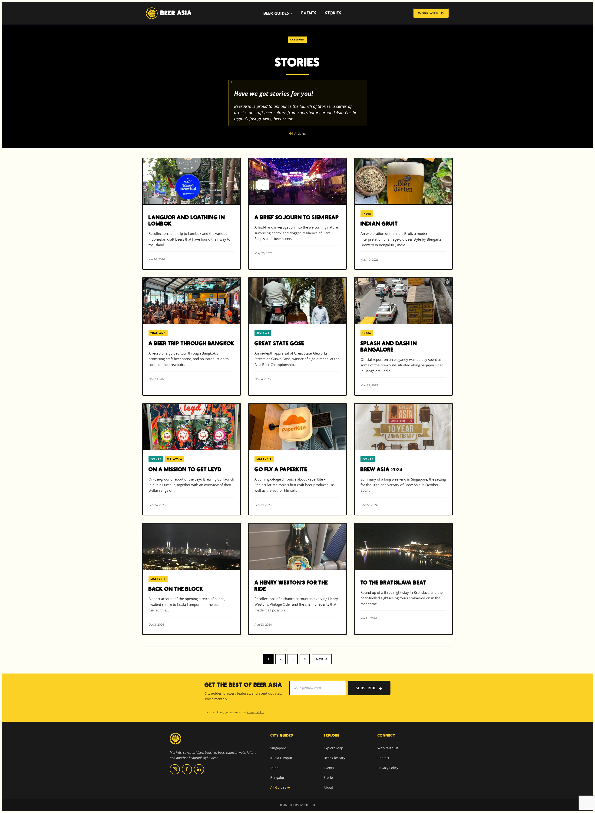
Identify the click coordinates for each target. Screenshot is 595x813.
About (328, 787)
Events (309, 13)
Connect (386, 735)
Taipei (274, 768)
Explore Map (333, 748)
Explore (332, 735)
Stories (333, 13)
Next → (322, 659)
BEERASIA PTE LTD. (303, 805)
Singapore (278, 748)
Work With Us (431, 13)
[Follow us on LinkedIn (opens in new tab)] (199, 769)
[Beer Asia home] (175, 741)
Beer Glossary (334, 758)
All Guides (280, 787)
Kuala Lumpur (281, 758)
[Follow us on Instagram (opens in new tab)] (175, 769)
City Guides (281, 735)
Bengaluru (278, 777)
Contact (383, 758)
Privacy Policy (255, 712)
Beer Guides (276, 13)
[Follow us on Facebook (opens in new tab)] (187, 769)
